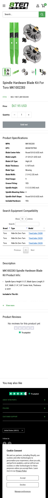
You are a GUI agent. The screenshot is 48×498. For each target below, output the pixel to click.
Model (30, 228)
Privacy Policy (21, 471)
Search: (12, 224)
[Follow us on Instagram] (9, 443)
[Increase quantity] (28, 115)
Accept (22, 478)
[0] (43, 5)
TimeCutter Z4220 (36, 238)
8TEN (5, 97)
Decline (23, 485)
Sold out (24, 124)
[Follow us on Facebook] (4, 443)
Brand (5, 228)
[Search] (42, 14)
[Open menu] (4, 6)
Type (13, 228)
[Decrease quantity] (14, 115)
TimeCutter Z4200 (36, 233)
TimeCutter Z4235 (36, 243)
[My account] (37, 5)
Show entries (24, 219)
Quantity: (6, 115)
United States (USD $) (11, 430)
